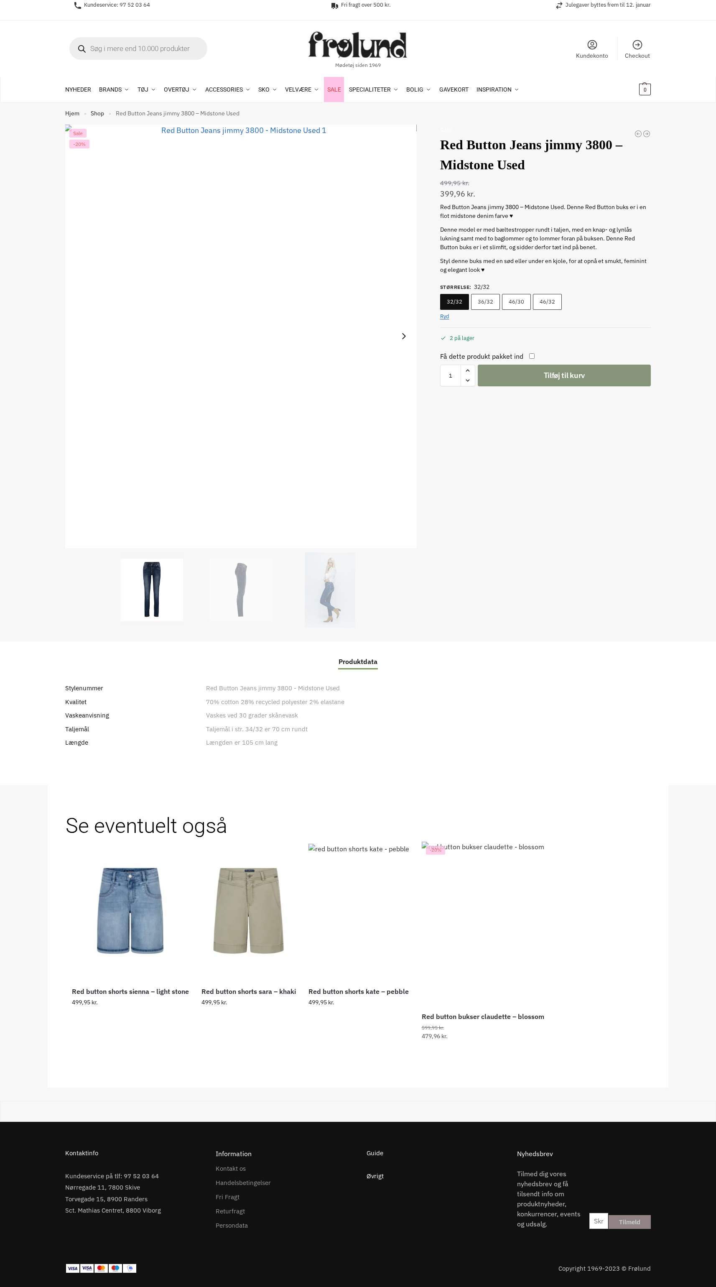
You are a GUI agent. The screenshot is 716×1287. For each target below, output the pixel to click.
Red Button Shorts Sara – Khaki (248, 991)
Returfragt (230, 1211)
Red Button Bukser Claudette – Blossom (483, 1016)
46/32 (547, 301)
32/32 (454, 301)
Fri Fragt (228, 1197)
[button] (634, 89)
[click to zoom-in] (241, 336)
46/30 (516, 301)
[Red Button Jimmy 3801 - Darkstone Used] (638, 134)
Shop (97, 113)
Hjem (72, 113)
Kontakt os (231, 1168)
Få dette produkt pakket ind (481, 356)
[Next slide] (404, 336)
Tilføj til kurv (564, 375)
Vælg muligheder (130, 1020)
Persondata (232, 1225)
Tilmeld (629, 1222)
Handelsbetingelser (243, 1183)
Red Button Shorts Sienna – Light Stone (130, 991)
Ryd (444, 316)
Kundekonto (592, 55)
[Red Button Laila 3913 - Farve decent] (646, 134)
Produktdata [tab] (358, 661)
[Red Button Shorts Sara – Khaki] (249, 911)
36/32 (485, 301)
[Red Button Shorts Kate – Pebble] (358, 911)
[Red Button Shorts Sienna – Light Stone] (130, 911)
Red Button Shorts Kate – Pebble (358, 991)
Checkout (637, 55)
